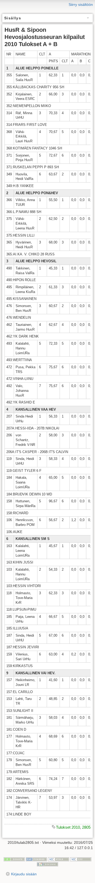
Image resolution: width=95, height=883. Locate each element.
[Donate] (14, 859)
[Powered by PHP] (36, 859)
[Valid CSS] (80, 859)
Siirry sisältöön (81, 4)
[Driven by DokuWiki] (47, 864)
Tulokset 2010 (68, 827)
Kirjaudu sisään (24, 874)
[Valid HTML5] (58, 859)
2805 (86, 827)
